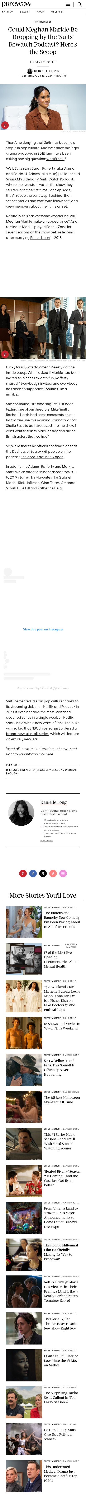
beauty (25, 12)
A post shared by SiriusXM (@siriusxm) (43, 688)
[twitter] (43, 873)
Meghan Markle (19, 221)
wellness (57, 12)
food (40, 12)
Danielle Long (48, 71)
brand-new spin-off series (27, 734)
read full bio (46, 841)
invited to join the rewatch (27, 378)
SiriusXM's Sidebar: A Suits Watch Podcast (39, 179)
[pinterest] (5, 125)
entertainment (43, 22)
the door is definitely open (42, 457)
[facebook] (33, 873)
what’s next (55, 159)
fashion (8, 12)
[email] (63, 873)
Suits (48, 143)
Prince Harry (40, 238)
